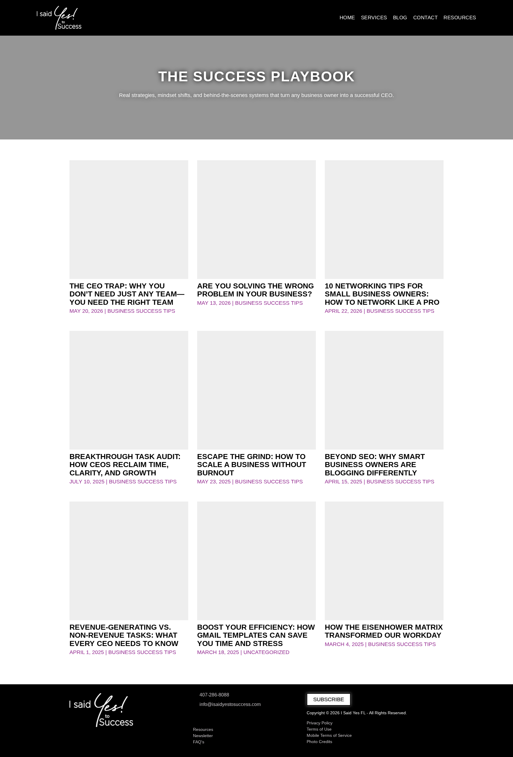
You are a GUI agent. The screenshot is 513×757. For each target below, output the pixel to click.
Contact (425, 17)
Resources (460, 17)
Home (347, 17)
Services (374, 17)
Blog (400, 17)
